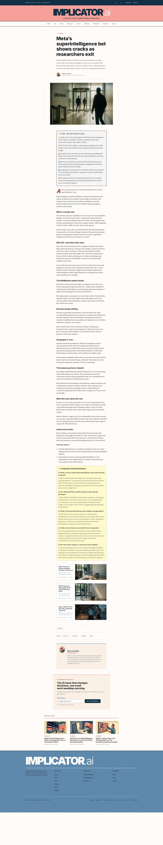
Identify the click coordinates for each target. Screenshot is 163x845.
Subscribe (128, 2)
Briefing (87, 23)
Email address (61, 698)
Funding (105, 23)
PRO (55, 23)
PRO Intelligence (88, 778)
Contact (115, 781)
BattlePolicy (99, 800)
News (62, 23)
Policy (78, 23)
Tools (114, 23)
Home (49, 23)
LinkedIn (84, 636)
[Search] (121, 3)
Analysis (70, 23)
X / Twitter (74, 636)
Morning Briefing (88, 774)
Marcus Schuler (66, 73)
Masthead (91, 800)
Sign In (135, 2)
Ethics (114, 778)
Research (96, 23)
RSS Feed (86, 781)
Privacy (126, 800)
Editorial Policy (107, 800)
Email (91, 636)
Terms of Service (134, 800)
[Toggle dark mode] (115, 3)
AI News (60, 33)
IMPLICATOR (81, 12)
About (114, 774)
